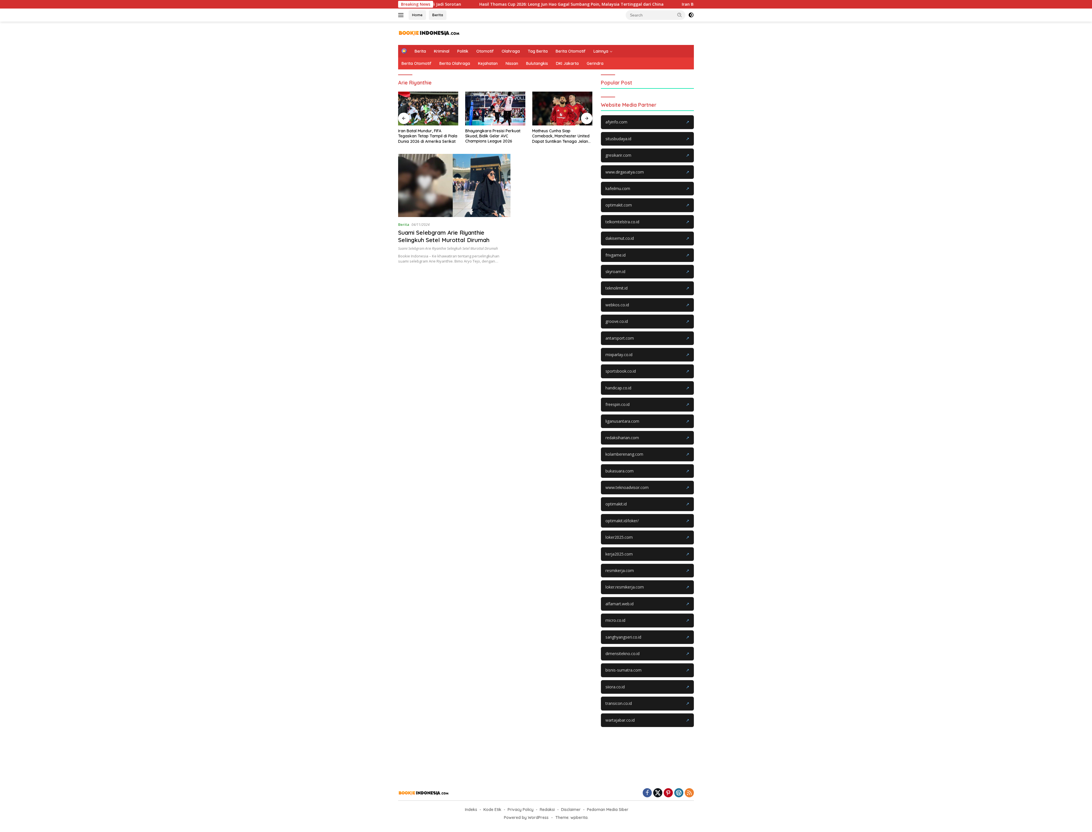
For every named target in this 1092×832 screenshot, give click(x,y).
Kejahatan (488, 63)
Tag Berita (538, 51)
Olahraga (511, 51)
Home (417, 15)
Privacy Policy (520, 809)
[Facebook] (647, 793)
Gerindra (595, 63)
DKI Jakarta (567, 63)
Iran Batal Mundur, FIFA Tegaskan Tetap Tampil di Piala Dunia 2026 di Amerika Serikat (427, 136)
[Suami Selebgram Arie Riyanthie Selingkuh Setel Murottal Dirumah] (454, 185)
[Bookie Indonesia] (429, 33)
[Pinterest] (668, 793)
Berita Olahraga (454, 63)
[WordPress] (678, 793)
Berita (437, 15)
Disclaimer (571, 809)
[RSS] (689, 793)
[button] (679, 14)
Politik (462, 51)
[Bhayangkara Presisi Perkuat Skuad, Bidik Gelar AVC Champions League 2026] (495, 108)
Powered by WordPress (526, 817)
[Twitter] (657, 793)
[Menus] (402, 15)
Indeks (471, 809)
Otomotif (485, 51)
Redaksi (547, 809)
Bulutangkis (537, 63)
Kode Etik (492, 809)
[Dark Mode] (691, 15)
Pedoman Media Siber (607, 809)
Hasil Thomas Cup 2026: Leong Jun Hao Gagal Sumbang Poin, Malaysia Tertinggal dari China (527, 4)
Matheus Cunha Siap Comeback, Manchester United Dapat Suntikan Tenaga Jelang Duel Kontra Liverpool (561, 136)
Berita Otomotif (571, 51)
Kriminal (441, 51)
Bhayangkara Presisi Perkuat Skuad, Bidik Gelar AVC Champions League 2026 (492, 136)
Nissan (512, 63)
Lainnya (600, 51)
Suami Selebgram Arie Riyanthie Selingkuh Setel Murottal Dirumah (443, 236)
